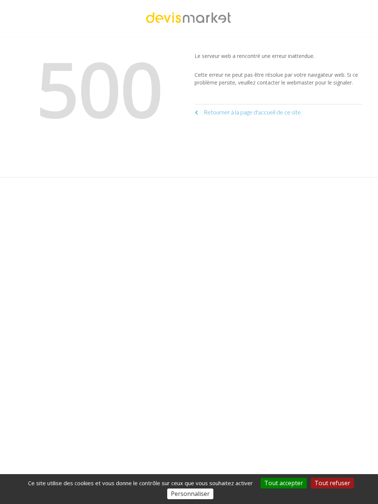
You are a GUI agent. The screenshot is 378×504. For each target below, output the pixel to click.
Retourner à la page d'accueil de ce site (252, 111)
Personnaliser (190, 494)
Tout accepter (283, 483)
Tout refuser (332, 483)
